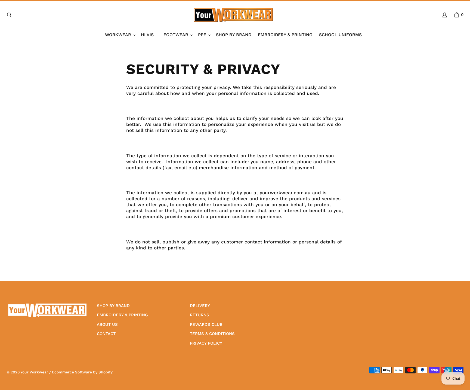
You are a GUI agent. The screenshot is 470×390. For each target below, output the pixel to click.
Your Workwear (34, 372)
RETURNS (199, 314)
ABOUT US (107, 324)
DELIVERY (200, 305)
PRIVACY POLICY (206, 343)
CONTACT (106, 333)
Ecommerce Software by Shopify (82, 372)
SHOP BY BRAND (113, 305)
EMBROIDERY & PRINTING (122, 314)
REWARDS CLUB (206, 324)
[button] (120, 35)
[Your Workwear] (233, 15)
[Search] (9, 15)
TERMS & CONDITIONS (212, 333)
